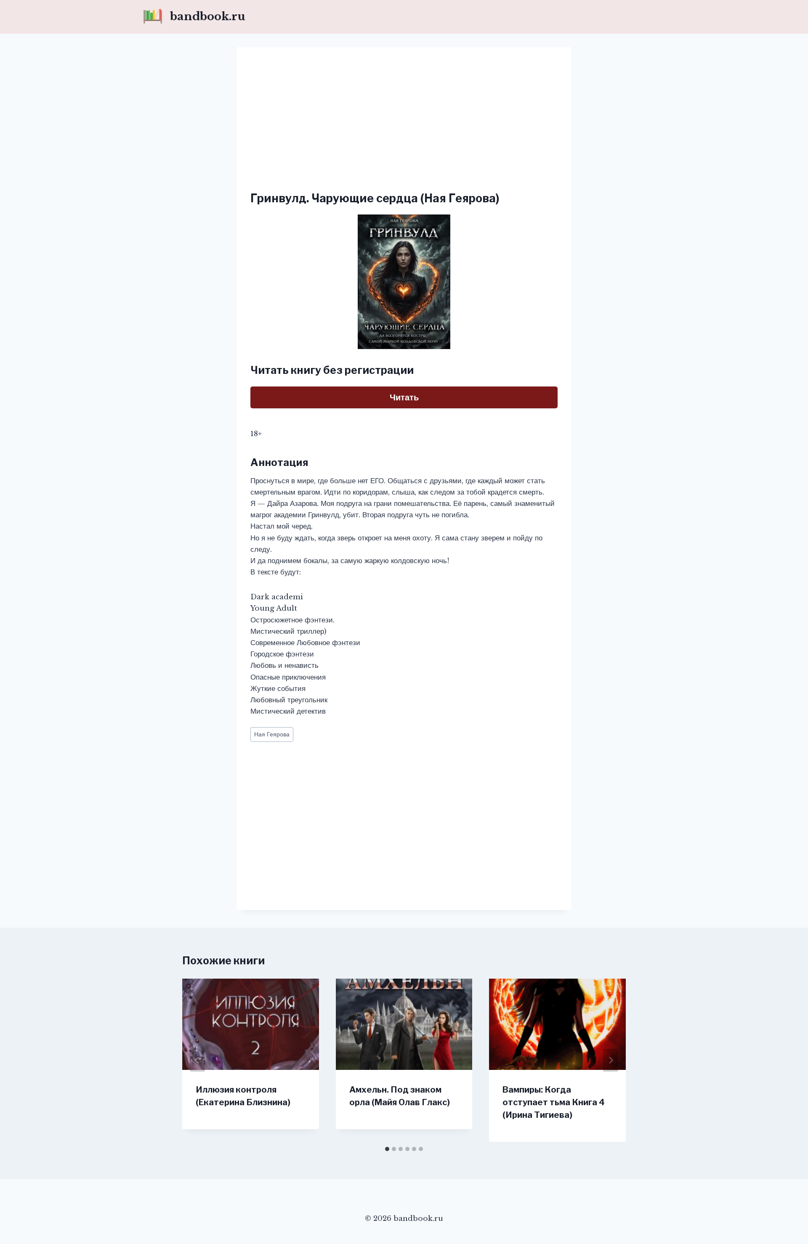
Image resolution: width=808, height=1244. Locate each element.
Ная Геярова (272, 734)
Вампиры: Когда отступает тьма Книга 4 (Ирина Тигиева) (553, 1102)
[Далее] (610, 1060)
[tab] (387, 1149)
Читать (404, 397)
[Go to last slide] (197, 1060)
